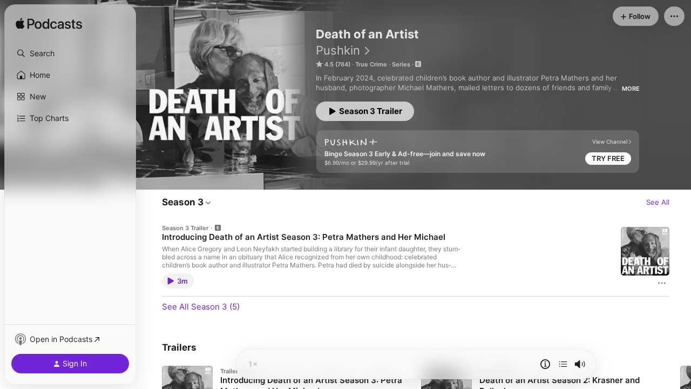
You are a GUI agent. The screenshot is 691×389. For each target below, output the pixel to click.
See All (657, 202)
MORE (631, 88)
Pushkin (338, 50)
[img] (49, 24)
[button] (70, 53)
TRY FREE (608, 158)
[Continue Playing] (563, 364)
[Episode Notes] (545, 364)
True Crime (371, 64)
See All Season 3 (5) (201, 306)
